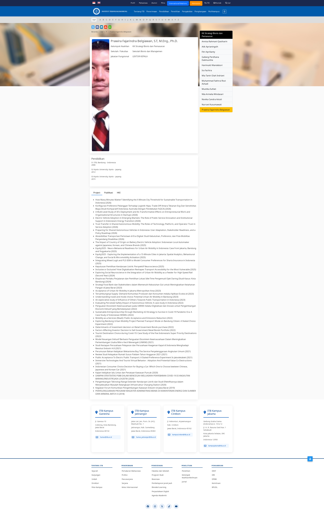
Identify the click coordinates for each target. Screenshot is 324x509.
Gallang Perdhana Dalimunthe (210, 58)
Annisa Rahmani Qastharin (214, 41)
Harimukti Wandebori (212, 65)
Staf (101, 32)
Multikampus (214, 11)
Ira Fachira (207, 70)
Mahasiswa (143, 3)
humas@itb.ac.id (106, 437)
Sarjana (125, 483)
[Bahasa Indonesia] (93, 2)
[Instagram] (154, 506)
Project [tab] (96, 192)
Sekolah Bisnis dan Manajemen (147, 51)
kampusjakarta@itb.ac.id (217, 446)
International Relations (178, 3)
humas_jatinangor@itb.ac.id (146, 437)
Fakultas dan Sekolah (160, 471)
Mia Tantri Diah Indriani (213, 75)
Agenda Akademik (159, 495)
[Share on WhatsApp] (109, 27)
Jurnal (184, 481)
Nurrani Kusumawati (212, 104)
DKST (214, 471)
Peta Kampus (97, 487)
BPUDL (214, 487)
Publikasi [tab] (108, 192)
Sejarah (95, 471)
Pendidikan (164, 11)
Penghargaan (200, 11)
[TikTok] (169, 506)
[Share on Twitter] (93, 27)
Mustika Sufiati (209, 89)
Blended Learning (159, 487)
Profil (133, 3)
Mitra (163, 3)
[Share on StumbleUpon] (105, 27)
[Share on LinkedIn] (101, 27)
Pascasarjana (127, 479)
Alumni (154, 3)
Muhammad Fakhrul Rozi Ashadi (214, 82)
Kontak (218, 3)
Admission (196, 3)
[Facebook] (147, 506)
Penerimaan (151, 11)
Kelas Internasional (130, 487)
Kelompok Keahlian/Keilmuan (189, 476)
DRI (213, 475)
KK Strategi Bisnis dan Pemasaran (149, 46)
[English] (98, 2)
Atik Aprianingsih (210, 46)
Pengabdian (187, 11)
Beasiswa (156, 479)
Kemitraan (216, 483)
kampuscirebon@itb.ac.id (181, 435)
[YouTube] (176, 506)
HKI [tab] (118, 192)
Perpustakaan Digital (160, 491)
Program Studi (158, 475)
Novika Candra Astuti (212, 99)
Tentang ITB (139, 11)
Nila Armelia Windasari (212, 94)
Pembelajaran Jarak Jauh (162, 483)
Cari (229, 3)
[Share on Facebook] (97, 27)
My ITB (206, 3)
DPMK (214, 479)
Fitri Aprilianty (208, 51)
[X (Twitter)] (162, 506)
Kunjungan (96, 475)
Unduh (94, 479)
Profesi (125, 475)
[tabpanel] (144, 296)
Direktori (95, 483)
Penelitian (175, 11)
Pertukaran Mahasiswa (131, 471)
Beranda (94, 32)
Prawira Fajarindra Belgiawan (216, 109)
